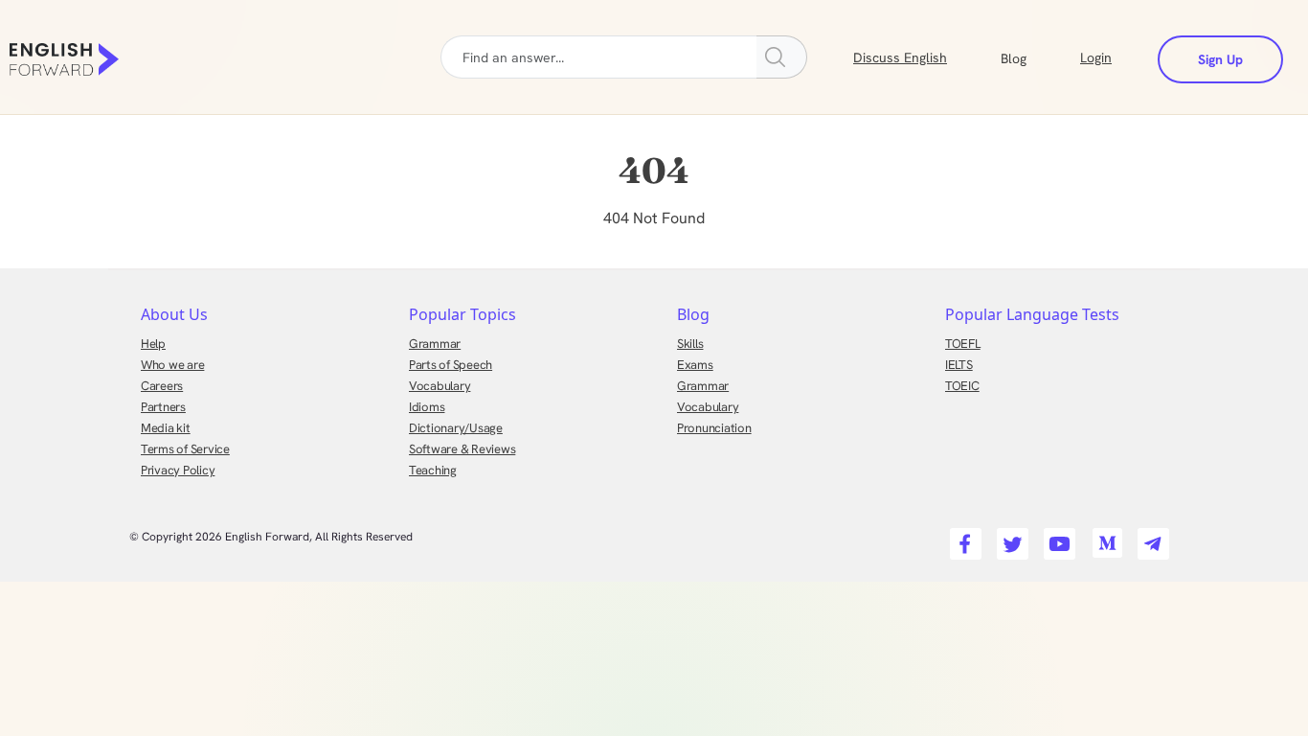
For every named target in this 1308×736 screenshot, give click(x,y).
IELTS (959, 364)
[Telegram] (1150, 538)
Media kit (166, 428)
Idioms (426, 407)
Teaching (433, 470)
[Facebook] (962, 538)
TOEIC (962, 386)
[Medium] (1103, 538)
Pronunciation (714, 428)
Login (1096, 57)
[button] (1036, 56)
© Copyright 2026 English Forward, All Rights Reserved (271, 536)
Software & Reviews (462, 449)
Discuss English (900, 57)
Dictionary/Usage (456, 428)
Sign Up (1220, 59)
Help (153, 343)
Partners (163, 407)
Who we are (172, 364)
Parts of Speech (450, 364)
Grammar (435, 343)
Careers (162, 386)
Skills (690, 343)
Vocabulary (439, 386)
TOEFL (963, 343)
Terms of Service (185, 449)
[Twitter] (1009, 538)
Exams (695, 364)
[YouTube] (1056, 538)
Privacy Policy (177, 470)
